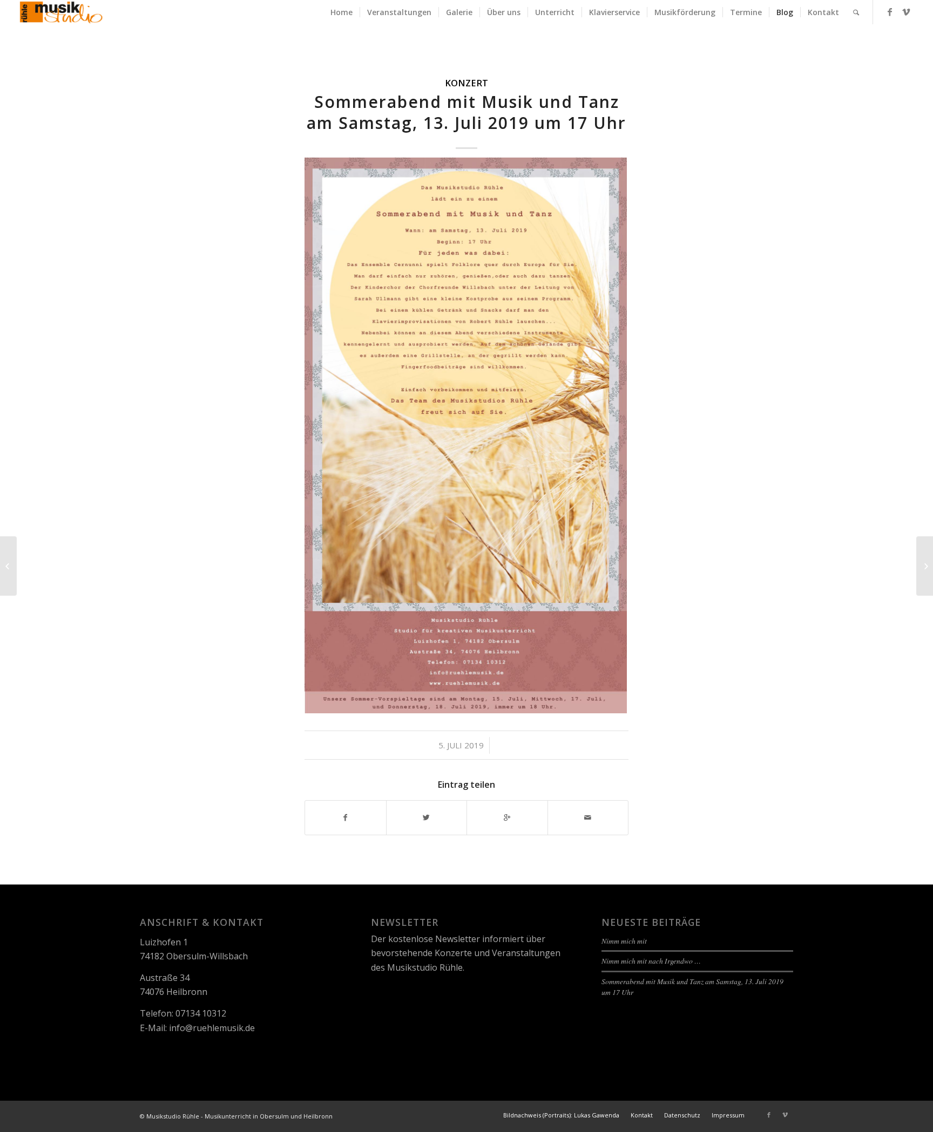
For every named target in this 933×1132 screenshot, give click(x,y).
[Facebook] (890, 12)
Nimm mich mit (624, 941)
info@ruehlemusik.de (212, 1028)
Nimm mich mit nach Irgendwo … (651, 961)
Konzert (466, 83)
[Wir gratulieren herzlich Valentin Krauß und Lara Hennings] (8, 566)
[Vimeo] (906, 12)
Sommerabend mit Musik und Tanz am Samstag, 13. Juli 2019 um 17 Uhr (466, 112)
